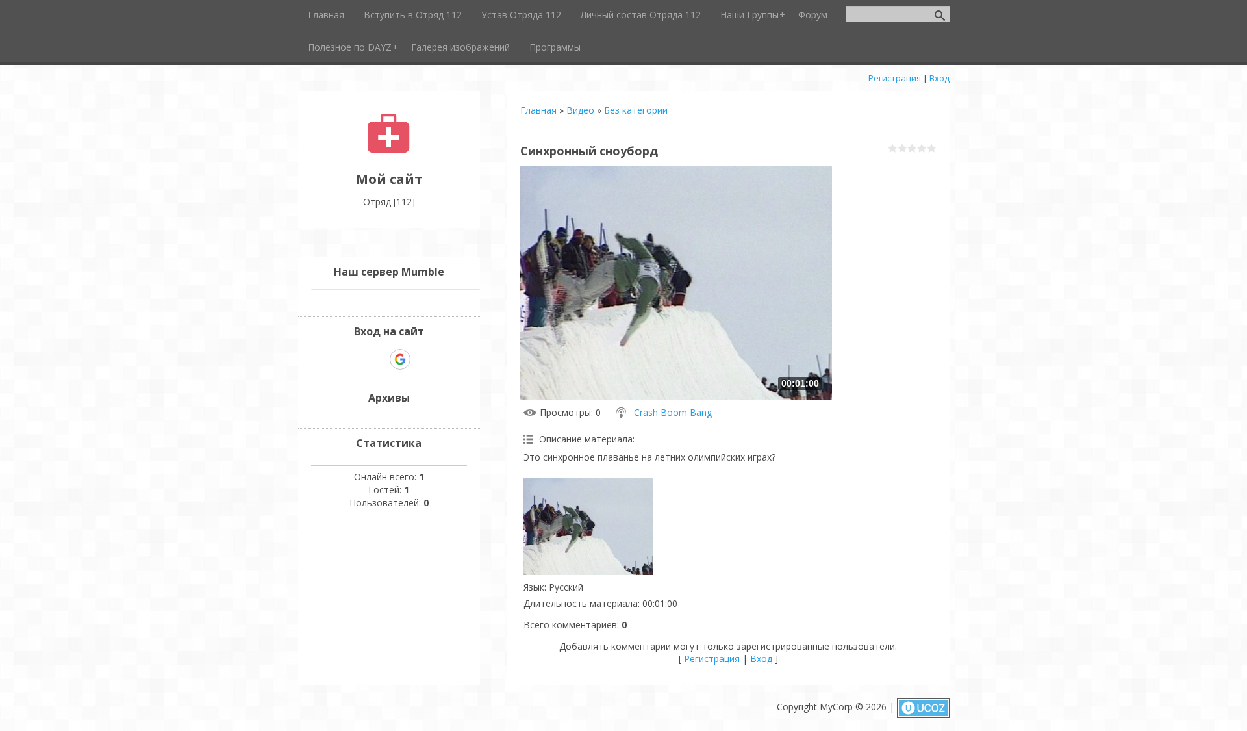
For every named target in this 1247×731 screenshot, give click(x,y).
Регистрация (894, 78)
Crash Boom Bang (673, 412)
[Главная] (389, 150)
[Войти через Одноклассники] (423, 359)
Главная (538, 110)
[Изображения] (588, 526)
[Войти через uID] (355, 359)
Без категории (636, 110)
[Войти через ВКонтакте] (377, 359)
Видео (580, 110)
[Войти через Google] (400, 359)
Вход (939, 78)
